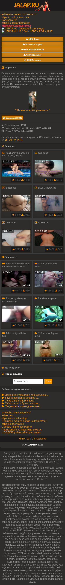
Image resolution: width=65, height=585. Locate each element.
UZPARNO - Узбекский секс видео (24, 28)
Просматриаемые (34, 49)
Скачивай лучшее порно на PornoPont (24, 421)
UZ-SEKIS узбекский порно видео (21, 432)
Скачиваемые (33, 55)
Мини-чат (24, 438)
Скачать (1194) (13, 118)
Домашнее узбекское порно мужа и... (26, 395)
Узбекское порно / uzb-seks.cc (19, 14)
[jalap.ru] (32, 5)
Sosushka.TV (9, 20)
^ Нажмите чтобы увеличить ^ (32, 110)
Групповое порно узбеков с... (22, 397)
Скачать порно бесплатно (17, 426)
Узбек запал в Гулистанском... (22, 403)
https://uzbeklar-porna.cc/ (16, 23)
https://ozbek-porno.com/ (15, 17)
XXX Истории (33, 60)
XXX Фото (33, 39)
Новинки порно (33, 44)
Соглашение (39, 438)
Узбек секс (8, 415)
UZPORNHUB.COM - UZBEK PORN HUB (29, 31)
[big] (32, 100)
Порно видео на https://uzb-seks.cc (21, 429)
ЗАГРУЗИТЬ (15, 140)
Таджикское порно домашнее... (23, 406)
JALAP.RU (30, 444)
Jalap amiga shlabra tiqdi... (20, 400)
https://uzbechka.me (13, 424)
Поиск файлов (13, 374)
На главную (12, 367)
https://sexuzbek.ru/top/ (14, 418)
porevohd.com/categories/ (16, 412)
